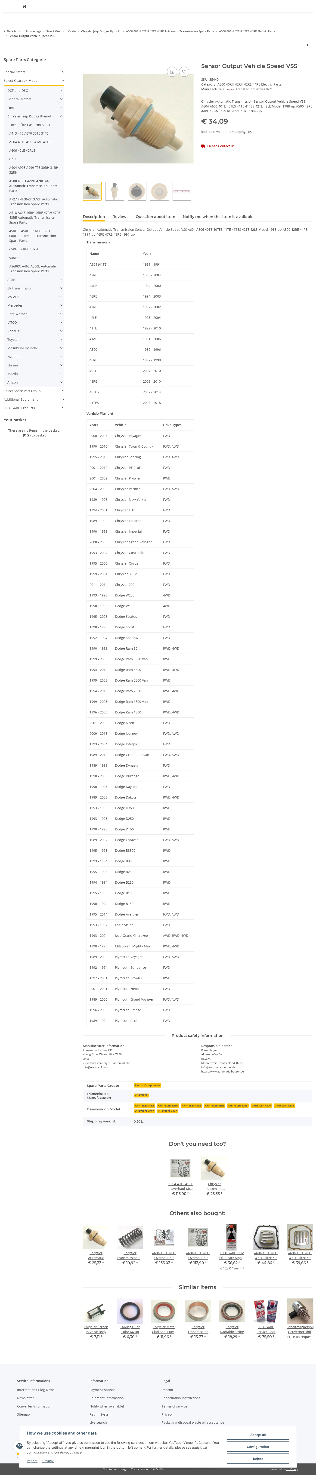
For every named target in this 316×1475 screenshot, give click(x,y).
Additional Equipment (21, 399)
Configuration (258, 1447)
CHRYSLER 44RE (144, 1105)
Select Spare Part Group (22, 391)
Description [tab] (94, 217)
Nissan (12, 365)
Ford (10, 107)
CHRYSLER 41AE (167, 1111)
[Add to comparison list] (172, 72)
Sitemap (23, 1414)
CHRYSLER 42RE (191, 1105)
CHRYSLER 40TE (144, 1111)
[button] (34, 72)
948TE (14, 257)
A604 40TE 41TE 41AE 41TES (30, 142)
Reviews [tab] (120, 217)
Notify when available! (107, 1406)
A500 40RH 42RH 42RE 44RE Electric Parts (249, 84)
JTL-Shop (291, 1469)
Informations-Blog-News (36, 1390)
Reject (258, 1459)
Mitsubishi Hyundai (22, 348)
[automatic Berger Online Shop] (24, 6)
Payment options (102, 1390)
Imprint (32, 1461)
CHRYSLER (141, 1095)
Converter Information (34, 1406)
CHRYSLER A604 (284, 1105)
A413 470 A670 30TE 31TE (29, 133)
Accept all (258, 1435)
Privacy (48, 1461)
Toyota (12, 339)
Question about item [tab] (155, 217)
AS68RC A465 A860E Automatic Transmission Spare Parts (33, 268)
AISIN (11, 279)
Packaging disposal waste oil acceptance (193, 1422)
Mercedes (15, 305)
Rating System (101, 1414)
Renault (13, 331)
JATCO (12, 322)
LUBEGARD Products (19, 408)
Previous (90, 1250)
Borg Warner (17, 314)
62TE (13, 159)
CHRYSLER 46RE (214, 1105)
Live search (98, 1422)
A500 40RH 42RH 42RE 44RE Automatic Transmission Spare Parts (33, 186)
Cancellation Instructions (181, 1398)
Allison (12, 382)
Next (305, 1250)
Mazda (12, 374)
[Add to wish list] (184, 72)
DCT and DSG (17, 90)
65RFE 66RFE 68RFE (24, 249)
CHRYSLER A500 (261, 1105)
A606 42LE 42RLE (22, 150)
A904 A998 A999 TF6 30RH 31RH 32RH (33, 170)
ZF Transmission (20, 288)
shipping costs (243, 131)
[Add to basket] (86, 60)
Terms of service (174, 1406)
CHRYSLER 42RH (168, 1105)
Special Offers (14, 72)
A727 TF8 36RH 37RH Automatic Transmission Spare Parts (33, 201)
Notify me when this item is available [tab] (218, 217)
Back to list (14, 31)
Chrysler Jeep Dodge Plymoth (30, 116)
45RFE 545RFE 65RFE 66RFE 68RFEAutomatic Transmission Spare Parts (32, 236)
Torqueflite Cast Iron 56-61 (29, 125)
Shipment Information (107, 1398)
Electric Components (147, 1085)
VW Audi (13, 297)
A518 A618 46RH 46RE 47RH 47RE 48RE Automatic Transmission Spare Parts (35, 217)
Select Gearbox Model (21, 80)
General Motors (19, 99)
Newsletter (25, 1398)
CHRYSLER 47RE (237, 1105)
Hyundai (13, 356)
